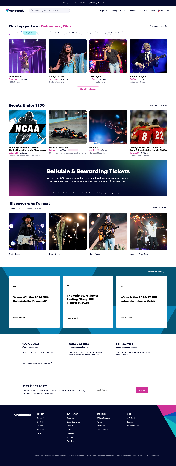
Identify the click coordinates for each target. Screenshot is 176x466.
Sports (122, 10)
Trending (113, 10)
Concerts (132, 10)
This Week (58, 33)
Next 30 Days (102, 33)
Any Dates (30, 33)
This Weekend (44, 33)
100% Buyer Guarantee (97, 3)
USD (162, 10)
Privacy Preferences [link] (151, 455)
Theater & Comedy (147, 10)
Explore (103, 10)
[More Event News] (88, 268)
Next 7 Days (87, 33)
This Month (73, 33)
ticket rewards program (107, 178)
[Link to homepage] (15, 10)
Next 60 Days (116, 33)
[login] (168, 10)
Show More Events (88, 89)
